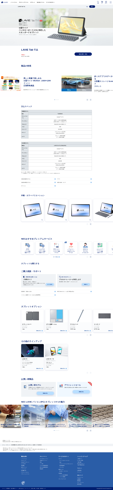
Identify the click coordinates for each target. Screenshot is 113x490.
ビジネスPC (23, 463)
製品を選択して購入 (83, 54)
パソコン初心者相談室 (64, 475)
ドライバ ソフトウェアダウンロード (66, 463)
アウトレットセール (25, 472)
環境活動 (79, 480)
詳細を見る (45, 393)
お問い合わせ (21, 488)
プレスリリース (80, 477)
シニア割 (41, 463)
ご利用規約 (8, 488)
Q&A (60, 462)
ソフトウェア (23, 468)
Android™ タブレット (25, 462)
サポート (60, 458)
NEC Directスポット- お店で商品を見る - (81, 464)
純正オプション (24, 467)
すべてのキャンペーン (44, 458)
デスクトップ (23, 460)
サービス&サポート (50, 2)
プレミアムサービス (62, 478)
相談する (85, 284)
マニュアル (62, 467)
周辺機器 (22, 465)
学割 (40, 462)
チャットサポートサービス (64, 460)
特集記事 (41, 468)
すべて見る (55, 256)
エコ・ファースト (80, 482)
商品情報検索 (62, 465)
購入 (92, 6)
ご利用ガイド (79, 458)
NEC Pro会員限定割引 (44, 467)
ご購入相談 (79, 462)
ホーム (3, 444)
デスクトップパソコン (23, 2)
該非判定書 (79, 484)
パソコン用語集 (62, 476)
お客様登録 (79, 470)
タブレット (32, 2)
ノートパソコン (14, 2)
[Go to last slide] (87, 100)
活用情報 (60, 473)
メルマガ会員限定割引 (44, 465)
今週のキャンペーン (43, 460)
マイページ (79, 472)
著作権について (43, 488)
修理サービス (61, 469)
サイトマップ (27, 488)
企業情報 (79, 479)
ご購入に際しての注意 (35, 488)
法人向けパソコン (40, 2)
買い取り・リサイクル (64, 471)
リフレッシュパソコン (25, 473)
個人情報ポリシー (14, 488)
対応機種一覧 (23, 470)
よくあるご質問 (80, 460)
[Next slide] (90, 100)
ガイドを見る (49, 284)
